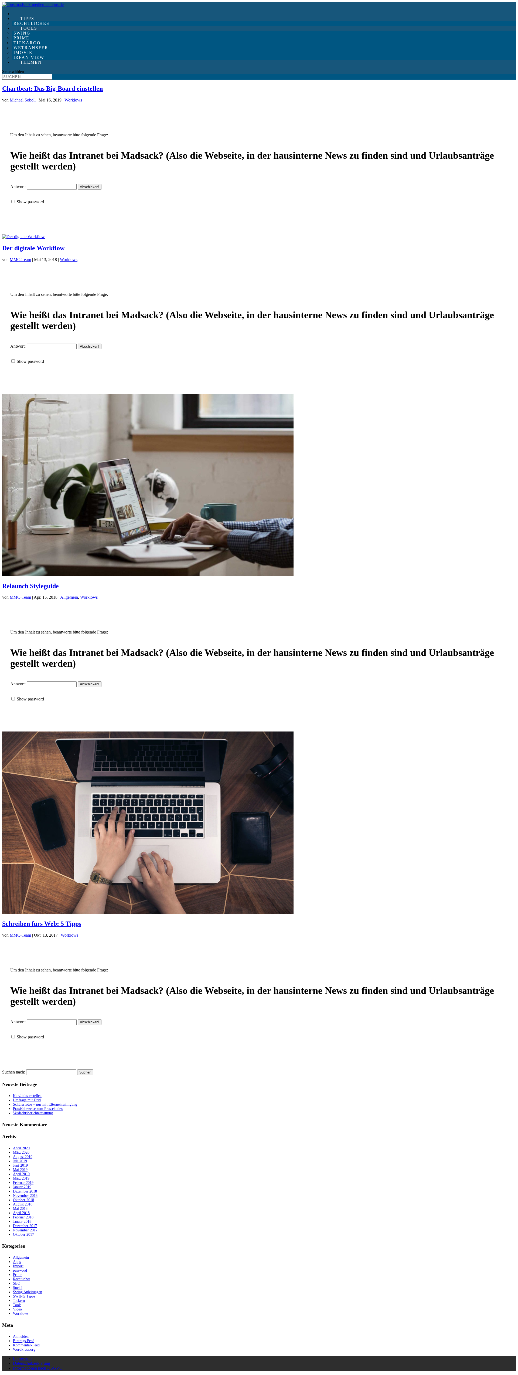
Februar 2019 (23, 1183)
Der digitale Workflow (33, 248)
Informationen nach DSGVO (38, 1368)
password (20, 1270)
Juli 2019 (20, 1161)
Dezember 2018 (25, 1191)
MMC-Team (20, 259)
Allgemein (69, 597)
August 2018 (22, 1204)
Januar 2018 (22, 1222)
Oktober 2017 (23, 1234)
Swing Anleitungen (27, 1292)
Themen (31, 62)
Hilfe (22, 13)
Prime (17, 1275)
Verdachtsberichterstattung (33, 1113)
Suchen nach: (13, 1072)
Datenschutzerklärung (31, 1363)
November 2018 (25, 1196)
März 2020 (21, 1152)
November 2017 (25, 1230)
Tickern (19, 1301)
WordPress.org (24, 1349)
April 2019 (21, 1174)
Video (17, 1309)
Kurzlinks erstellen (27, 1096)
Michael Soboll (23, 100)
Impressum (22, 1358)
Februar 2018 (23, 1217)
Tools (17, 1305)
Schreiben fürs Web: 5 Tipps (41, 923)
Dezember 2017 (25, 1226)
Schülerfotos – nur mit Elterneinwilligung (45, 1104)
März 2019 (21, 1178)
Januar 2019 (22, 1187)
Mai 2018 (20, 1209)
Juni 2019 (20, 1165)
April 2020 (21, 1148)
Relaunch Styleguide (30, 586)
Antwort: (18, 186)
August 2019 (22, 1157)
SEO (16, 1283)
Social (17, 1288)
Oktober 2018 (23, 1200)
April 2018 (21, 1213)
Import (18, 1266)
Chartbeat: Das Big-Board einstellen (52, 88)
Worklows (73, 100)
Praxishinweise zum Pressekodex (38, 1109)
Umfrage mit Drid (27, 1100)
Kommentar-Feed (26, 1345)
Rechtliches (21, 1279)
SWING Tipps (24, 1296)
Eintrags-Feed (23, 1341)
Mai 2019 (20, 1170)
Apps (17, 1262)
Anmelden (21, 1337)
